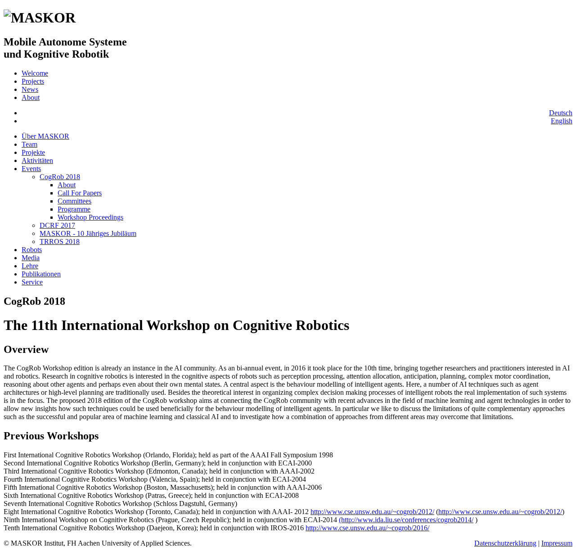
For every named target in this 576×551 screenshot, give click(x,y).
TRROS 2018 (60, 241)
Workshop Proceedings (90, 217)
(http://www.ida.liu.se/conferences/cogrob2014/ (406, 520)
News (30, 89)
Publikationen (41, 274)
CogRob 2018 (60, 177)
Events (31, 168)
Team (29, 144)
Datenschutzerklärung (505, 543)
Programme (74, 209)
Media (31, 258)
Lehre (30, 266)
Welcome (35, 73)
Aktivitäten (37, 160)
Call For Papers (80, 193)
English (561, 121)
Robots (32, 249)
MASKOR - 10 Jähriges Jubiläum (88, 233)
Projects (33, 81)
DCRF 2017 (57, 225)
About (31, 97)
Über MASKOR (45, 136)
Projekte (33, 152)
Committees (74, 201)
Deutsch (560, 113)
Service (32, 282)
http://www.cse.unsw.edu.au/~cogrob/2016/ (367, 528)
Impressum (556, 543)
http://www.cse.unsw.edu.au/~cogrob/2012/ (372, 511)
